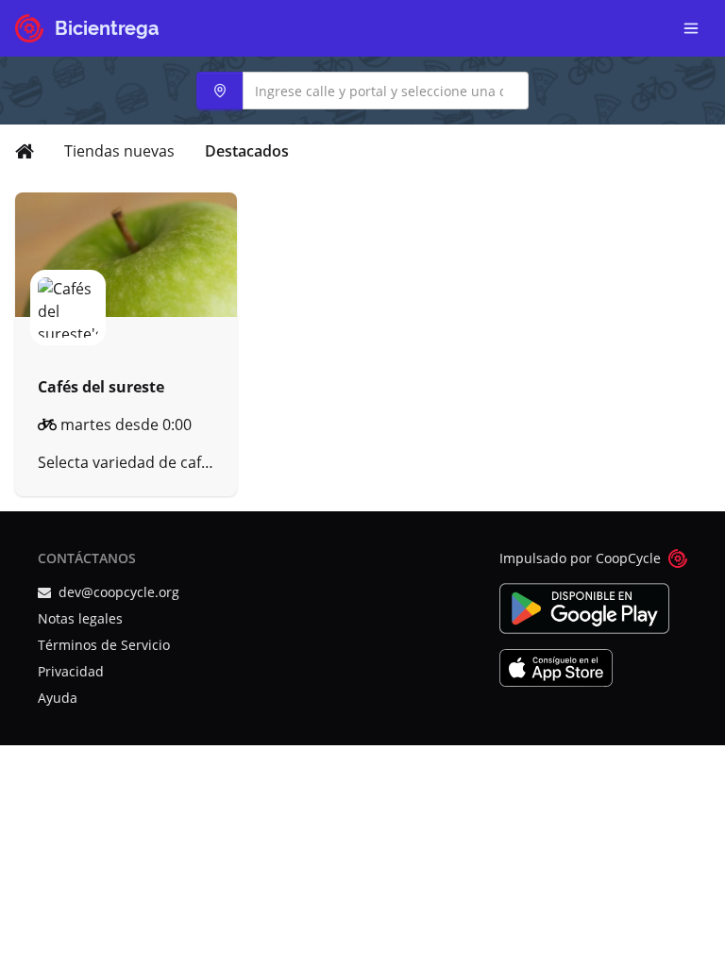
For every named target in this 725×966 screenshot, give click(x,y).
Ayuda (57, 698)
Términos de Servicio (104, 645)
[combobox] (362, 90)
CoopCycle (628, 558)
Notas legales (80, 618)
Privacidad (71, 671)
